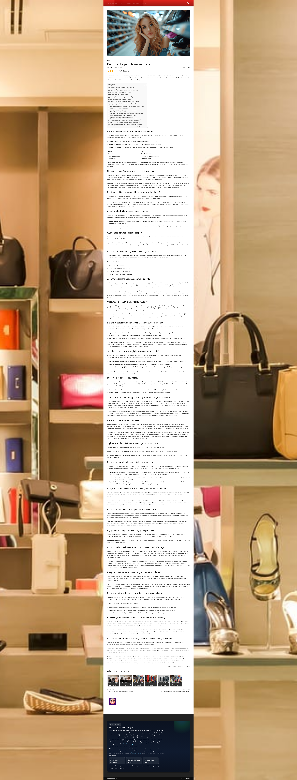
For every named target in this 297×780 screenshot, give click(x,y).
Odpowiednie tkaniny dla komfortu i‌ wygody (120, 99)
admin (111, 67)
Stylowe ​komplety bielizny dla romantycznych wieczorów (124, 110)
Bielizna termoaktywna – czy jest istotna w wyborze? (123, 115)
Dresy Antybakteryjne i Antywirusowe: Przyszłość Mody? (175, 691)
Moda (116, 8)
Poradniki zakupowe (129, 744)
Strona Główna (113, 3)
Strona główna (110, 8)
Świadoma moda (136, 753)
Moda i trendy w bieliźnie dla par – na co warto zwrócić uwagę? (125, 119)
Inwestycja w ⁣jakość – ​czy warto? (117, 104)
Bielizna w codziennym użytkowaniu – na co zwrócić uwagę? (124, 101)
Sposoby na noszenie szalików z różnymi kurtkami (120, 691)
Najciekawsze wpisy (185, 778)
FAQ (121, 3)
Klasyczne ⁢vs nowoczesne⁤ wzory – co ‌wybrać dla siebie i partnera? (126, 113)
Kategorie (128, 3)
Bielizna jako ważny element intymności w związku (121, 87)
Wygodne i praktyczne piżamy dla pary (119, 94)
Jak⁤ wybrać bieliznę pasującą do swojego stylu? (121, 97)
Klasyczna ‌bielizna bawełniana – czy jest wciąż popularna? (124, 120)
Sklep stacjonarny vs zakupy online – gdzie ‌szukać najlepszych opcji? (127, 106)
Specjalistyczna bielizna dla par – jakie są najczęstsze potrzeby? (126, 124)
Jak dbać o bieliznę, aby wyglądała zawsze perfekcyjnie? (124, 103)
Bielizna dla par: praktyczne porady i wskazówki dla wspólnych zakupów (128, 126)
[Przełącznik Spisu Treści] (144, 85)
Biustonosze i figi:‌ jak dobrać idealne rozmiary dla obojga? (123, 90)
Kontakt (143, 3)
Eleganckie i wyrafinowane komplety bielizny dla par (122, 89)
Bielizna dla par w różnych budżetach (119, 108)
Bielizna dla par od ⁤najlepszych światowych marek (122, 111)
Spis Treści (136, 3)
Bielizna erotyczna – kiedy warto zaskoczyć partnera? (122, 96)
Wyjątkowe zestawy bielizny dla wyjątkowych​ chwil (122, 117)
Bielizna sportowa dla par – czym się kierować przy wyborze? (125, 122)
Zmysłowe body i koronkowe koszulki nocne (120, 92)
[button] (188, 3)
